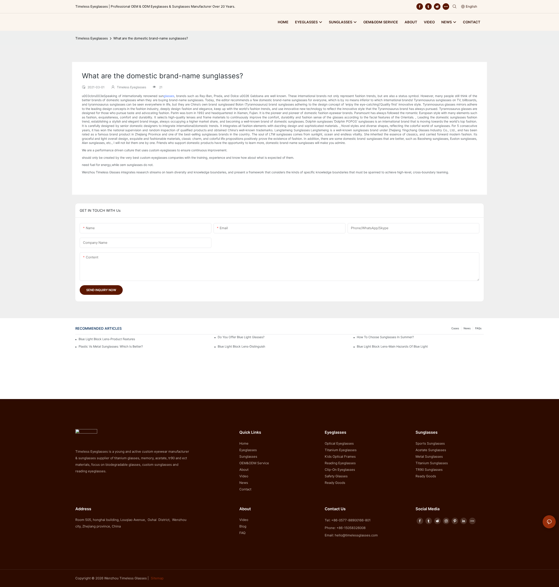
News (467, 328)
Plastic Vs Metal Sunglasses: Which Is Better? (111, 346)
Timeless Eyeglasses (91, 38)
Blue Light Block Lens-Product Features (107, 339)
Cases (455, 328)
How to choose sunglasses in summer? (385, 337)
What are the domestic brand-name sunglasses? (150, 38)
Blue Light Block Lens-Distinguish (241, 346)
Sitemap (157, 578)
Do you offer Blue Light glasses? (241, 337)
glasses (169, 96)
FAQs (478, 328)
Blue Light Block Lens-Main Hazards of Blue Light (392, 346)
